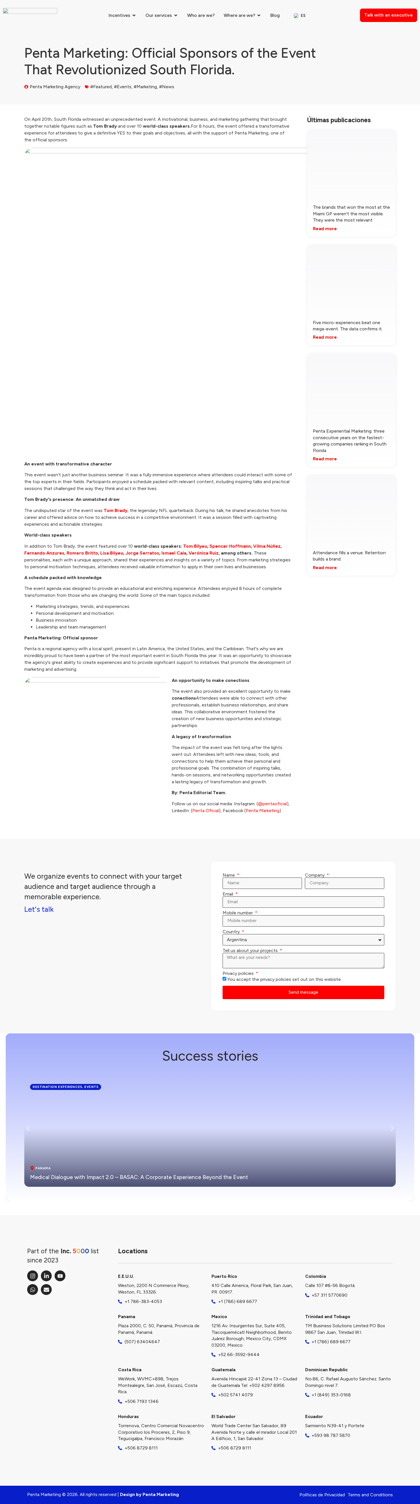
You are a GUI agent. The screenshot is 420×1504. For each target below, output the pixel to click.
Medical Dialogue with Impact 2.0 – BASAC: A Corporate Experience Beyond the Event (139, 1177)
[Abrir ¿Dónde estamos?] (259, 15)
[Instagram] (32, 1275)
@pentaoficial (272, 803)
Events (91, 1087)
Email (228, 894)
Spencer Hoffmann (230, 546)
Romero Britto (82, 553)
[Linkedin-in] (46, 1275)
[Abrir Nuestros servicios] (175, 15)
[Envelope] (46, 1289)
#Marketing (145, 86)
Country (232, 931)
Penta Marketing (262, 810)
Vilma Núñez (267, 546)
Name (229, 875)
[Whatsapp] (32, 1289)
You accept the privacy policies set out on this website (284, 979)
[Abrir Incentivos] (134, 15)
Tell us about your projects (251, 950)
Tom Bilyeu (195, 546)
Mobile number (238, 913)
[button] (27, 1128)
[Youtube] (60, 1275)
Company (315, 875)
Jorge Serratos (142, 553)
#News (166, 86)
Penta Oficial (205, 810)
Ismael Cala (173, 553)
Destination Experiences (57, 1087)
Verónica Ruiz (204, 553)
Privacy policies (239, 973)
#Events (122, 86)
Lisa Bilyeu (111, 553)
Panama (43, 1168)
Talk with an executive (388, 15)
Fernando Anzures (44, 553)
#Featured (101, 86)
